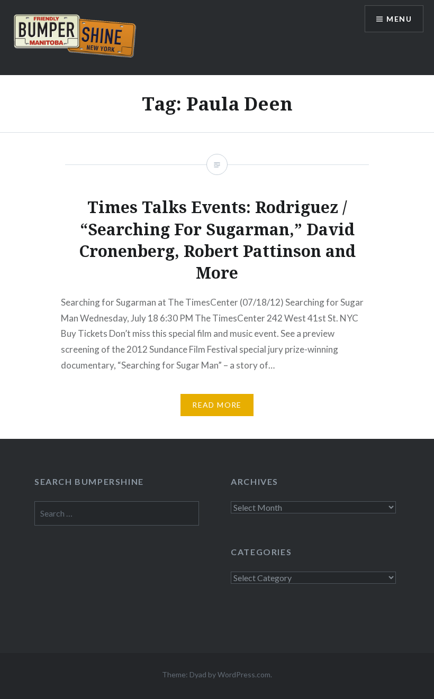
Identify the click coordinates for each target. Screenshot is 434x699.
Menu (399, 18)
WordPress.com (244, 674)
